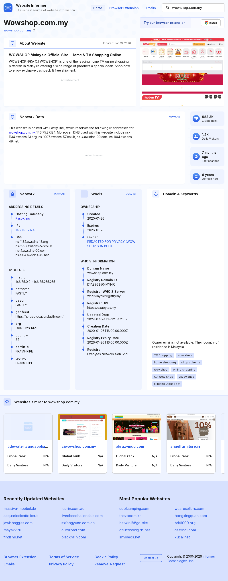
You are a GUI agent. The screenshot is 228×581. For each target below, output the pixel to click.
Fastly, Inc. (23, 218)
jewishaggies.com (18, 523)
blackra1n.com (73, 537)
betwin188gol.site (133, 523)
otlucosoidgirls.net (134, 530)
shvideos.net (129, 537)
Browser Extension (124, 8)
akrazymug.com (130, 446)
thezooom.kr (130, 515)
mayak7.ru (12, 530)
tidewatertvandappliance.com (33, 446)
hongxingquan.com (191, 515)
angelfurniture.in (185, 446)
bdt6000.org (185, 523)
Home (97, 8)
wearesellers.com (189, 508)
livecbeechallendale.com (82, 515)
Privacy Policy (61, 564)
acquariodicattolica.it (21, 515)
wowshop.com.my (18, 30)
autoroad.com (73, 530)
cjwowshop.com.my (79, 446)
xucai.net (182, 537)
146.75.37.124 (25, 230)
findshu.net (13, 537)
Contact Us (151, 558)
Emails (151, 8)
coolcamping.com (134, 508)
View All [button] (174, 117)
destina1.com (185, 530)
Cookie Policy (106, 557)
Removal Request (109, 564)
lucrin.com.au (72, 508)
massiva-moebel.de (20, 508)
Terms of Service (64, 557)
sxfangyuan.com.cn (78, 523)
